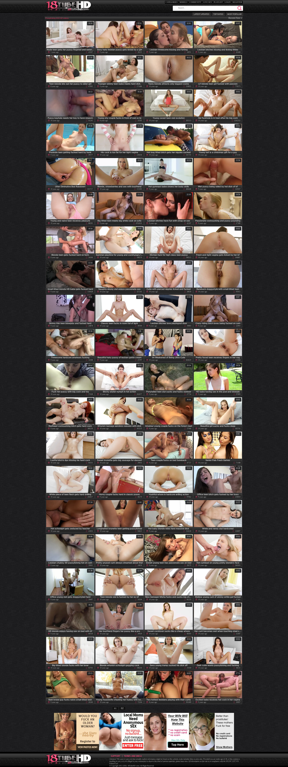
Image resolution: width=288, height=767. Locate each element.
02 (122, 708)
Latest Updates (201, 14)
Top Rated (218, 14)
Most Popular (234, 14)
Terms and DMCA (133, 756)
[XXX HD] (69, 12)
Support (115, 756)
